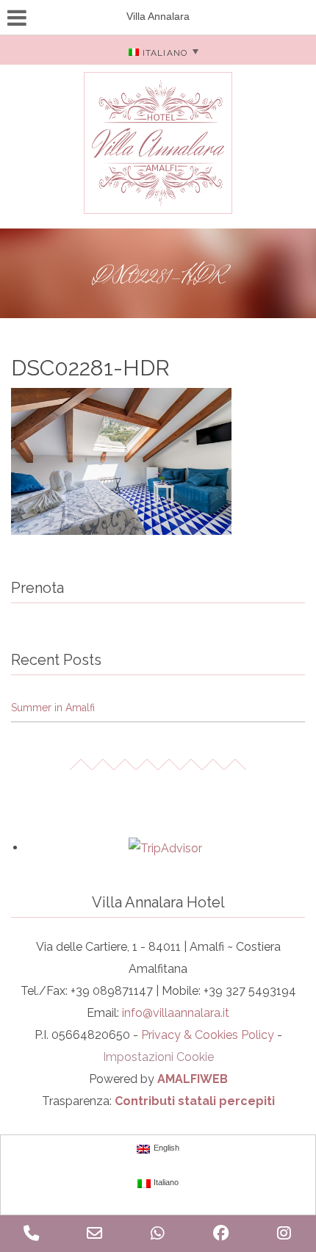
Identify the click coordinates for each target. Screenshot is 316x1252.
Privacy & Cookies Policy (207, 1035)
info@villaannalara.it (175, 1013)
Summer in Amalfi (53, 707)
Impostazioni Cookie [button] (158, 1057)
